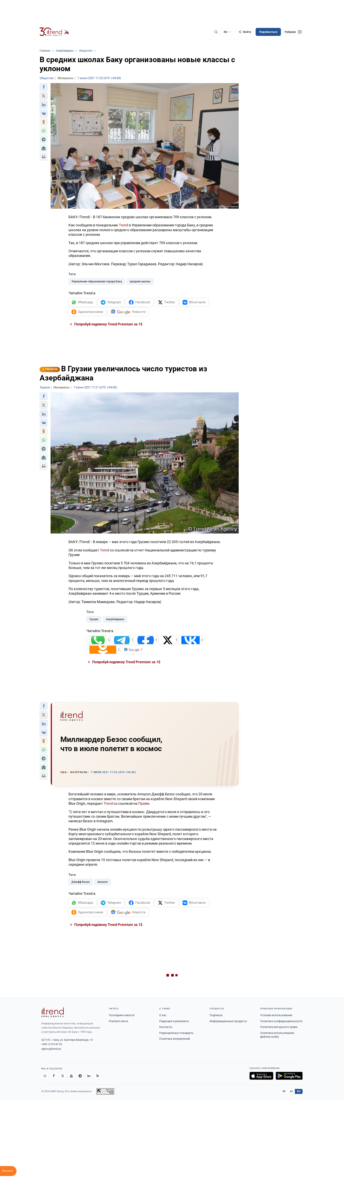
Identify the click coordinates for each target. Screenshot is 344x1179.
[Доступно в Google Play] (289, 1076)
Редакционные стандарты (176, 1033)
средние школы (140, 281)
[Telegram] (80, 1075)
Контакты (165, 1027)
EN (284, 1091)
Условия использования (276, 1015)
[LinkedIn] (88, 1075)
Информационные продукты (228, 1021)
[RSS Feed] (97, 1075)
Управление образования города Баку (96, 281)
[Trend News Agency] (52, 1012)
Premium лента (118, 1021)
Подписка (216, 1015)
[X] (62, 1075)
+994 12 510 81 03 (51, 1044)
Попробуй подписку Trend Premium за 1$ (107, 324)
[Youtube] (71, 1075)
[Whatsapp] (45, 1075)
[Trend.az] (54, 32)
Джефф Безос (80, 881)
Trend (123, 225)
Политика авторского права (278, 1027)
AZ (291, 1091)
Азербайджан (115, 619)
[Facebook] (53, 1075)
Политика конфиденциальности (281, 1021)
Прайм (143, 803)
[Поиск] (216, 32)
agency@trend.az (51, 1048)
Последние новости (121, 1015)
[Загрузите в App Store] (261, 1076)
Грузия (93, 619)
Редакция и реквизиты (174, 1021)
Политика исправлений (174, 1038)
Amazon (102, 881)
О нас (162, 1015)
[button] (43, 87)
